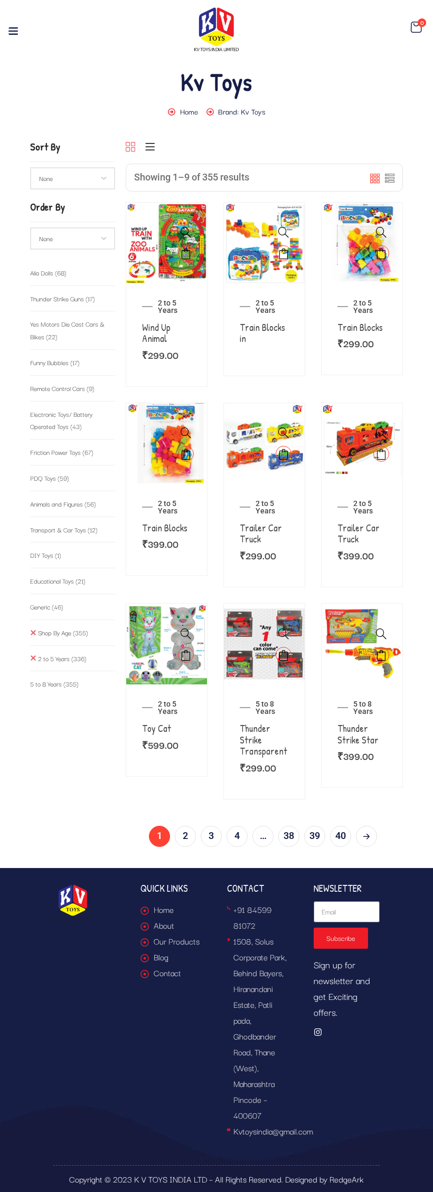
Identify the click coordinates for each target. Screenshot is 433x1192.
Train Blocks (360, 327)
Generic (46, 607)
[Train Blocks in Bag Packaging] (264, 210)
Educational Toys (58, 581)
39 (314, 835)
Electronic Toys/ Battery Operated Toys (61, 420)
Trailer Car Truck (261, 533)
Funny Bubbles (55, 362)
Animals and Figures (63, 504)
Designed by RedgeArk (324, 1178)
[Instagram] (318, 1032)
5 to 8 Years (54, 684)
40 (340, 835)
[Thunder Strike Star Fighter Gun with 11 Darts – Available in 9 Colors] (362, 611)
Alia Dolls (48, 273)
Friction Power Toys (61, 452)
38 (289, 835)
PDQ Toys (49, 478)
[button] (416, 27)
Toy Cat (156, 728)
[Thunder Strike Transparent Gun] (264, 611)
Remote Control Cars (62, 388)
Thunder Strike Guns (62, 298)
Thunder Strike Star (358, 734)
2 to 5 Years (62, 658)
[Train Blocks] (362, 210)
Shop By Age (63, 632)
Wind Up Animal (156, 333)
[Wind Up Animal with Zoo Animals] (166, 210)
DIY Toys (45, 555)
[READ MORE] (283, 253)
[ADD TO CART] (186, 253)
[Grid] (130, 147)
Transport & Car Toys (64, 530)
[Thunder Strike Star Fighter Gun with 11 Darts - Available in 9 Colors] (381, 634)
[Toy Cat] (166, 611)
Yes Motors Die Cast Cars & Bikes (67, 330)
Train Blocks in (262, 333)
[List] (150, 147)
